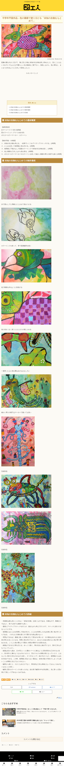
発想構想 (32, 679)
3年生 (14, 679)
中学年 (25, 679)
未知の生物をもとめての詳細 (19, 112)
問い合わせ (48, 760)
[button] (42, 692)
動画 (32, 756)
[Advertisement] (32, 86)
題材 (9, 679)
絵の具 (42, 679)
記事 (53, 756)
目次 (29, 103)
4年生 (20, 679)
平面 (4, 679)
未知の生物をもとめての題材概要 (20, 107)
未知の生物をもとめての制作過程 (20, 110)
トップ (12, 756)
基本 (11, 758)
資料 (17, 760)
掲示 (53, 758)
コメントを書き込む (32, 739)
